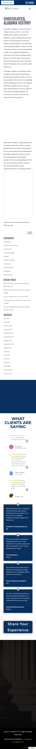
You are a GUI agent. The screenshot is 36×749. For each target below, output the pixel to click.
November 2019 (8, 337)
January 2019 (8, 373)
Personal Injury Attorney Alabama (29, 747)
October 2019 (8, 340)
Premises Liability (9, 253)
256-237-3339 (7, 2)
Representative (8, 267)
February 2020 (8, 326)
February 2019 (8, 370)
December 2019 (8, 333)
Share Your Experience (18, 627)
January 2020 (8, 329)
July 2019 (6, 351)
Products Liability (9, 260)
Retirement (7, 271)
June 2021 (7, 322)
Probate (6, 256)
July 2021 (6, 318)
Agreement (7, 242)
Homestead (7, 249)
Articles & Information (11, 245)
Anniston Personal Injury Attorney (17, 222)
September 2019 (9, 344)
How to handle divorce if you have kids (16, 297)
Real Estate (7, 264)
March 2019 (7, 366)
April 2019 (7, 362)
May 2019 (7, 359)
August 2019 (7, 348)
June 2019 (7, 355)
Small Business (8, 275)
